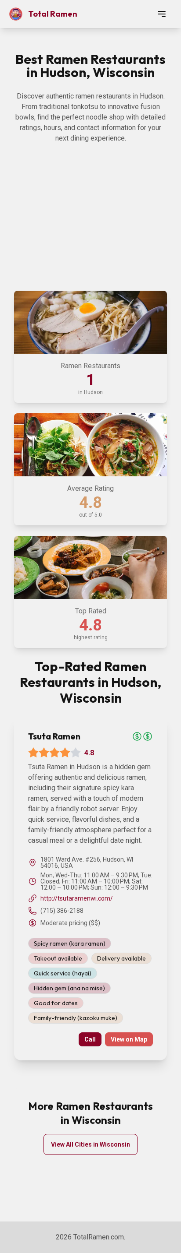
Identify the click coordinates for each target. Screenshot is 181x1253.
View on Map (129, 1039)
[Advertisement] (90, 225)
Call (90, 1039)
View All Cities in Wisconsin (90, 1144)
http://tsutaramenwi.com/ (76, 898)
